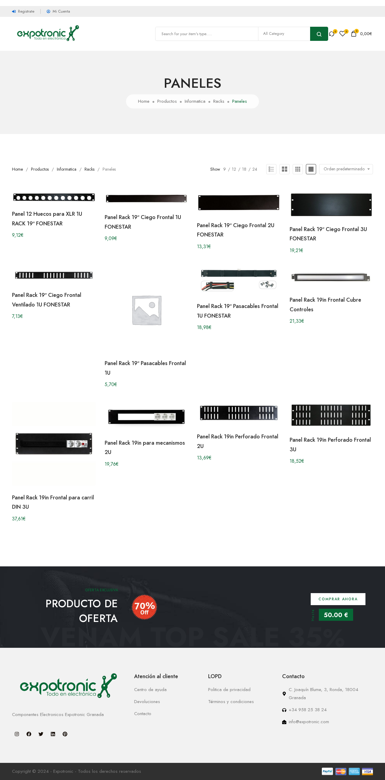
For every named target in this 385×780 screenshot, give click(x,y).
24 (254, 169)
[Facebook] (29, 734)
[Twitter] (41, 734)
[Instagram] (17, 734)
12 (234, 169)
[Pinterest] (65, 734)
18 (244, 169)
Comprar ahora (338, 599)
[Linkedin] (53, 734)
